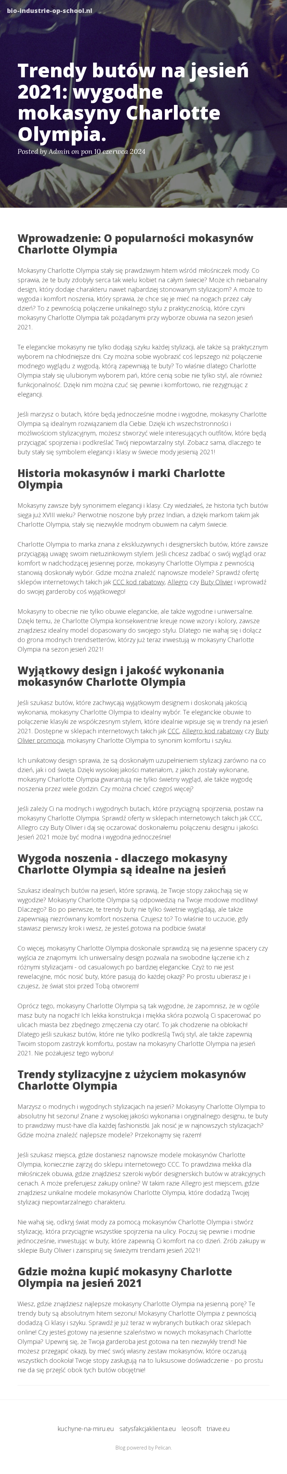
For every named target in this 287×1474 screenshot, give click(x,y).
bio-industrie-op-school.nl (49, 10)
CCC (173, 731)
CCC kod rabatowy (138, 582)
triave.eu (218, 1428)
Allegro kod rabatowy (212, 731)
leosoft (191, 1428)
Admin (59, 151)
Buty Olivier (217, 582)
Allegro (178, 582)
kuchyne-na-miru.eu (85, 1428)
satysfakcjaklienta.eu (147, 1428)
